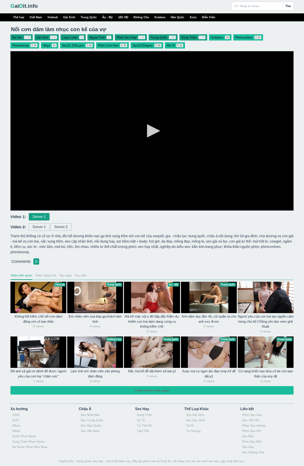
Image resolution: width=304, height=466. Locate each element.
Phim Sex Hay (252, 415)
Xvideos (159, 17)
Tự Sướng (193, 431)
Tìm (288, 6)
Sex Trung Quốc (92, 420)
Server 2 (61, 227)
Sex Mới (248, 436)
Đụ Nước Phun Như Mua (29, 447)
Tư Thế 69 (144, 425)
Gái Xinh (69, 17)
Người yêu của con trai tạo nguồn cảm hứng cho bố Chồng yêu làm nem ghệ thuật (266, 321)
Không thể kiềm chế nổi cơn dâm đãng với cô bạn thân (38, 318)
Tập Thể (143, 431)
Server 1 (39, 217)
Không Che (141, 17)
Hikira (16, 425)
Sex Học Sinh (195, 420)
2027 (15, 420)
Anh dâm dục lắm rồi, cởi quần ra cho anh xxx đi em (209, 318)
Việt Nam (36, 17)
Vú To (141, 420)
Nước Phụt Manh (24, 436)
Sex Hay (248, 447)
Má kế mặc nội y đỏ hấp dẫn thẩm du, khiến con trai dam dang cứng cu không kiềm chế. (152, 321)
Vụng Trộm (144, 415)
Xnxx (193, 17)
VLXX (190, 425)
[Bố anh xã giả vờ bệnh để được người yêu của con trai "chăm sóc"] (38, 352)
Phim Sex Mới (252, 441)
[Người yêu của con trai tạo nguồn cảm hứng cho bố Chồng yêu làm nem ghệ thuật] (266, 297)
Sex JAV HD (250, 420)
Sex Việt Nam (90, 431)
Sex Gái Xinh (195, 415)
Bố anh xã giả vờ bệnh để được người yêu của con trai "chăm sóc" (38, 373)
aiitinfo (24, 6)
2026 (15, 415)
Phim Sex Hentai (253, 425)
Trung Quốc (89, 17)
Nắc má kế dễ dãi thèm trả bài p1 (152, 371)
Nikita (16, 431)
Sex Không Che (253, 452)
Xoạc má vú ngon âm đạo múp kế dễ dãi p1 (209, 373)
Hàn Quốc (177, 17)
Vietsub (52, 17)
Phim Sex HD (251, 431)
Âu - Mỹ (107, 17)
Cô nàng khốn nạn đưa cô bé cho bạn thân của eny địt (265, 373)
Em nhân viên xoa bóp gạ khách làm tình (95, 318)
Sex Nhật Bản (90, 415)
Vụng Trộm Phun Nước (28, 441)
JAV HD (123, 17)
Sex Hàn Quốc (91, 425)
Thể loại (18, 17)
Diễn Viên (208, 17)
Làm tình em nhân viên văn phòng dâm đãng (95, 373)
